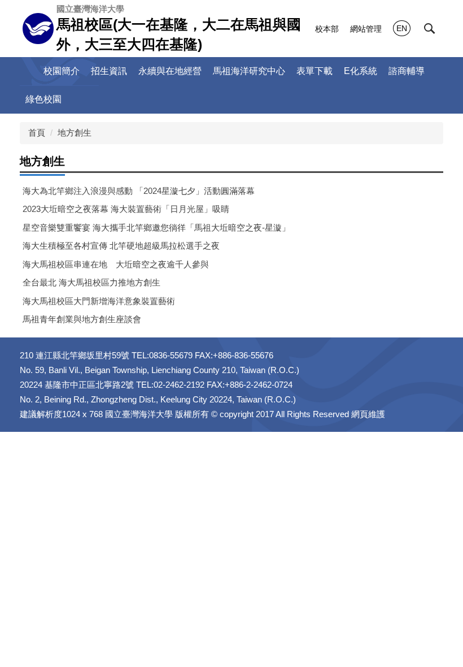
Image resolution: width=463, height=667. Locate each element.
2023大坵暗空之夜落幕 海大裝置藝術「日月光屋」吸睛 (126, 209)
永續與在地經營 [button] (170, 71)
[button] (429, 29)
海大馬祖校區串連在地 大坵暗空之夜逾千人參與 (116, 264)
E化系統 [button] (360, 71)
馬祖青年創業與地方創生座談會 (82, 319)
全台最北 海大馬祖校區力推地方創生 (91, 282)
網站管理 (366, 28)
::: (28, 71)
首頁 (36, 132)
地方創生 (74, 132)
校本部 (327, 28)
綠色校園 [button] (43, 99)
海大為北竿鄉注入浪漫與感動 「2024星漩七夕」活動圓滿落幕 (139, 191)
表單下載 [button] (314, 71)
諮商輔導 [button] (406, 71)
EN (401, 28)
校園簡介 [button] (61, 71)
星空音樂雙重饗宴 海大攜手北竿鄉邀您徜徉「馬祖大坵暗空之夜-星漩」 (156, 227)
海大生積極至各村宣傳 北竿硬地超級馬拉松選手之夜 (121, 245)
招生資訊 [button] (109, 71)
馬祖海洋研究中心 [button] (249, 71)
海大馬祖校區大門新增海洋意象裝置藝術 (99, 301)
